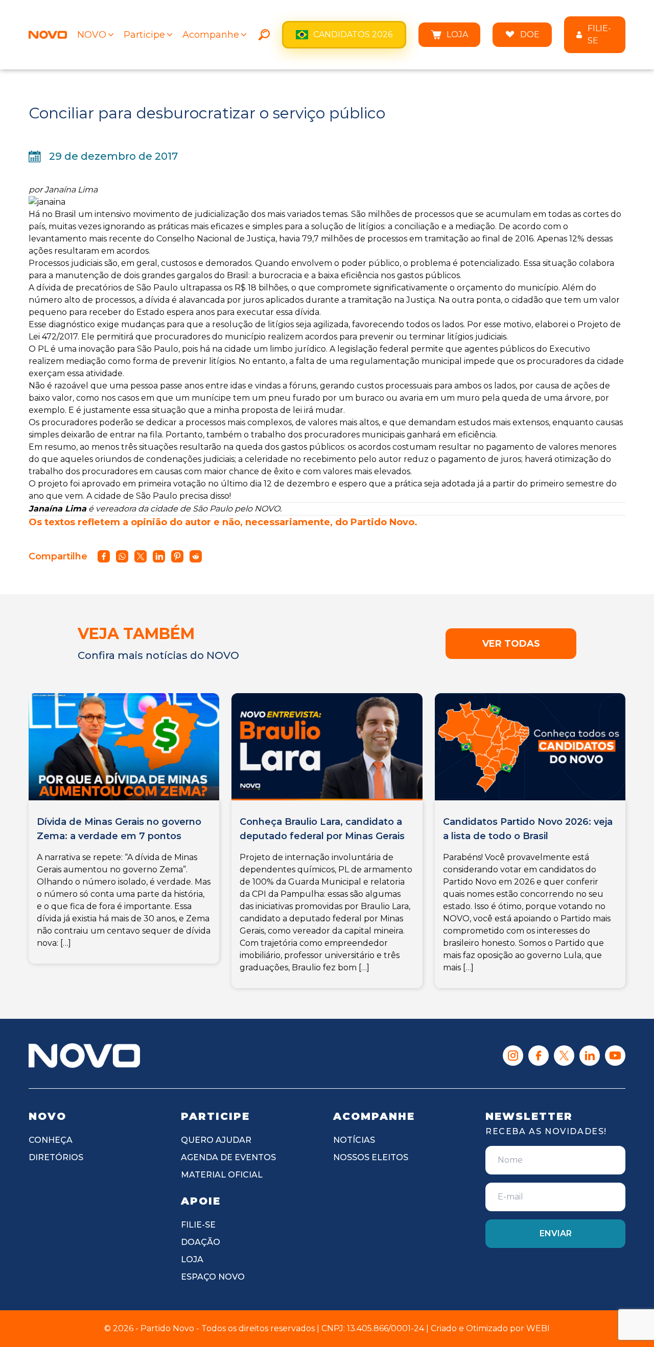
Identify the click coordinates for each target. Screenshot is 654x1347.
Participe (144, 34)
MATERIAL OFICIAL (222, 1175)
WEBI (538, 1328)
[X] (564, 1055)
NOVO (91, 34)
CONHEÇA (51, 1140)
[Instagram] (513, 1055)
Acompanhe (210, 34)
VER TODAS (511, 643)
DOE (530, 34)
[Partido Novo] (84, 1055)
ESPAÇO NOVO (213, 1277)
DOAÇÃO (200, 1242)
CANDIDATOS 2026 (352, 34)
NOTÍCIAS (354, 1140)
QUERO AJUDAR (216, 1140)
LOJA (457, 34)
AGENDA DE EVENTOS (228, 1157)
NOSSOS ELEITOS (370, 1157)
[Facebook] (538, 1055)
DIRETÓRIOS (56, 1157)
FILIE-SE (599, 34)
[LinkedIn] (589, 1055)
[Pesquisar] (264, 34)
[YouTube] (615, 1055)
